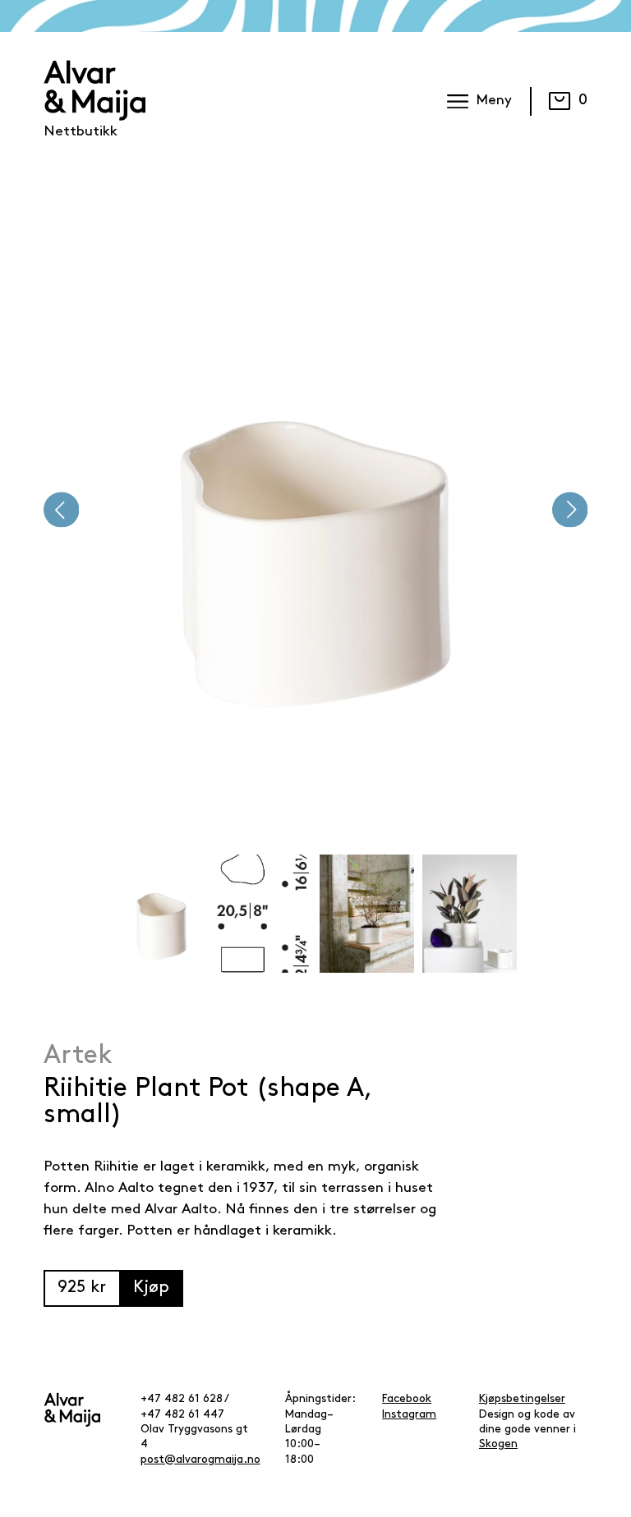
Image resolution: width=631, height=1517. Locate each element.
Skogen (498, 1444)
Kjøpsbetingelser (522, 1399)
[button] (62, 510)
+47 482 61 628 (181, 1399)
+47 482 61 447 (182, 1414)
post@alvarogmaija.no (200, 1460)
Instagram (409, 1414)
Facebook (406, 1399)
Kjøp (151, 1288)
